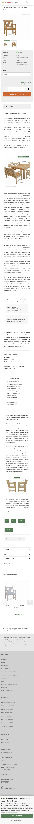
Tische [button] (21, 520)
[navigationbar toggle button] (31, 2)
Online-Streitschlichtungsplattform (10, 675)
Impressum (4, 659)
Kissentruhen (4, 746)
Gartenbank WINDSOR (7, 719)
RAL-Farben (4, 687)
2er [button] (7, 520)
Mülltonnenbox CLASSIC (7, 706)
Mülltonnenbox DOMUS (7, 716)
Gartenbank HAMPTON (7, 723)
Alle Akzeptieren (17, 815)
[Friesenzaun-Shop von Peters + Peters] (9, 2)
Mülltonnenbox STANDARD (8, 702)
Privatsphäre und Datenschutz (9, 684)
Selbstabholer (4, 678)
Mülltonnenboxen (5, 742)
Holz (5, 554)
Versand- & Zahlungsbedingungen (10, 669)
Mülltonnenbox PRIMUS (7, 709)
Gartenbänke (4, 739)
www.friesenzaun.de (6, 752)
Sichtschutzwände (6, 749)
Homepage (5, 630)
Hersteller (7, 563)
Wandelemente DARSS (7, 726)
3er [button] (13, 520)
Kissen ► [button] (9, 530)
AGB (2, 681)
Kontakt (3, 662)
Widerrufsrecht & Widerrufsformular (10, 672)
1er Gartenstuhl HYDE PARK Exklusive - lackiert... (17, 606)
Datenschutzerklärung (11, 812)
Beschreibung (9, 106)
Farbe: (4, 70)
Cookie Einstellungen (6, 690)
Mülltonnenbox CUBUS (7, 712)
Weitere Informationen (17, 820)
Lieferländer (4, 665)
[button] (5, 89)
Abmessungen (9, 559)
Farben (6, 550)
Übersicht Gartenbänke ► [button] (15, 539)
